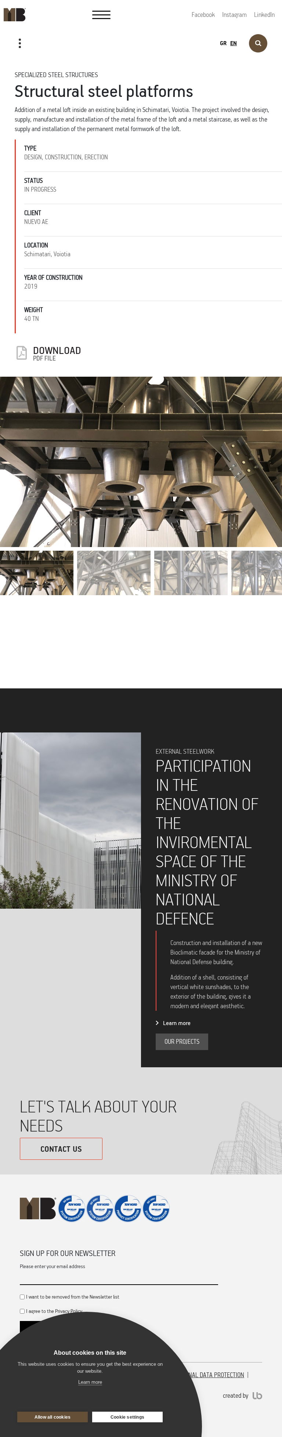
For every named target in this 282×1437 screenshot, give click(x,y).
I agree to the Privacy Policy (54, 1310)
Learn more (177, 1023)
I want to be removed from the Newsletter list (72, 1296)
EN (233, 43)
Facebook (203, 15)
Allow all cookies (52, 1417)
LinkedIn (264, 15)
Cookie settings (127, 1417)
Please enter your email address (52, 1266)
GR (223, 43)
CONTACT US (61, 1149)
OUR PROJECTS (28, 67)
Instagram (234, 15)
